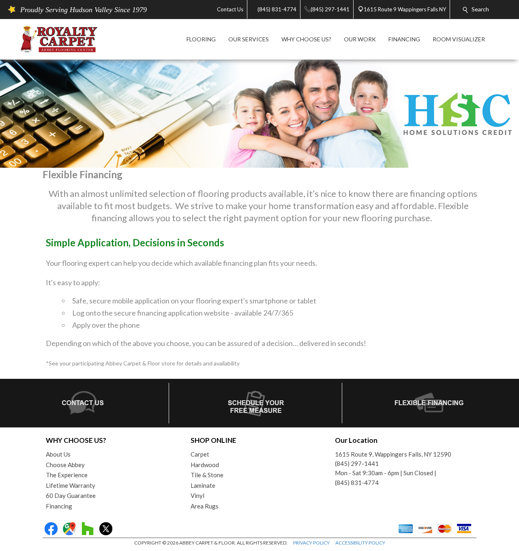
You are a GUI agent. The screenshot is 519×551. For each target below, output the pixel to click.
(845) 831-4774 (357, 482)
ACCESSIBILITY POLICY (360, 543)
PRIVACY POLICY (311, 543)
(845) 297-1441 (357, 463)
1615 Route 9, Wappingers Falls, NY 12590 (393, 454)
